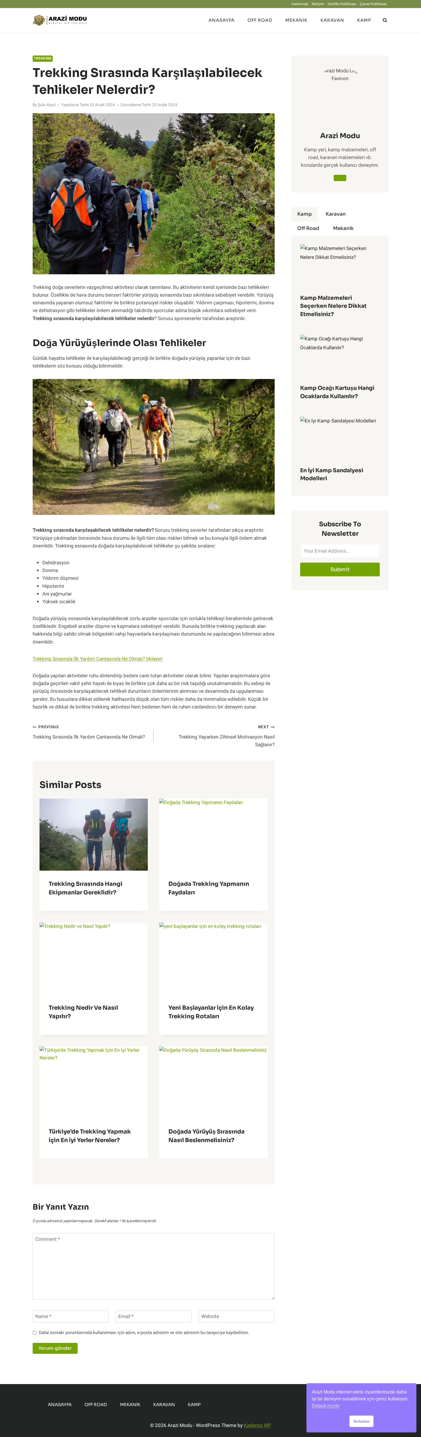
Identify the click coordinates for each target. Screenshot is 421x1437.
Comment (47, 1239)
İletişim (318, 4)
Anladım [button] (361, 1421)
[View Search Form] (384, 20)
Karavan (332, 20)
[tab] (305, 214)
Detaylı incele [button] (326, 1405)
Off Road (259, 20)
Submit (340, 569)
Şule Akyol (47, 105)
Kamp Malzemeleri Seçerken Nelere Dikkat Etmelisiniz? (333, 306)
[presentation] (94, 835)
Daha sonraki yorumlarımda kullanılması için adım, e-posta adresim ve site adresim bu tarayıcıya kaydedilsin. (144, 1333)
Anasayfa (221, 20)
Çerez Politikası (373, 4)
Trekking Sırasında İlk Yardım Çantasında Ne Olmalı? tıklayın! (97, 658)
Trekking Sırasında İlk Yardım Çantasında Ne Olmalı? (89, 732)
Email (125, 1316)
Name (43, 1316)
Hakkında (300, 4)
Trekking (43, 58)
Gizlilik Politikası (342, 4)
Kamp (364, 20)
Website (210, 1316)
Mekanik (296, 20)
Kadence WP (257, 1425)
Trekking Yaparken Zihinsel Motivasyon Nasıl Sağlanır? (226, 736)
